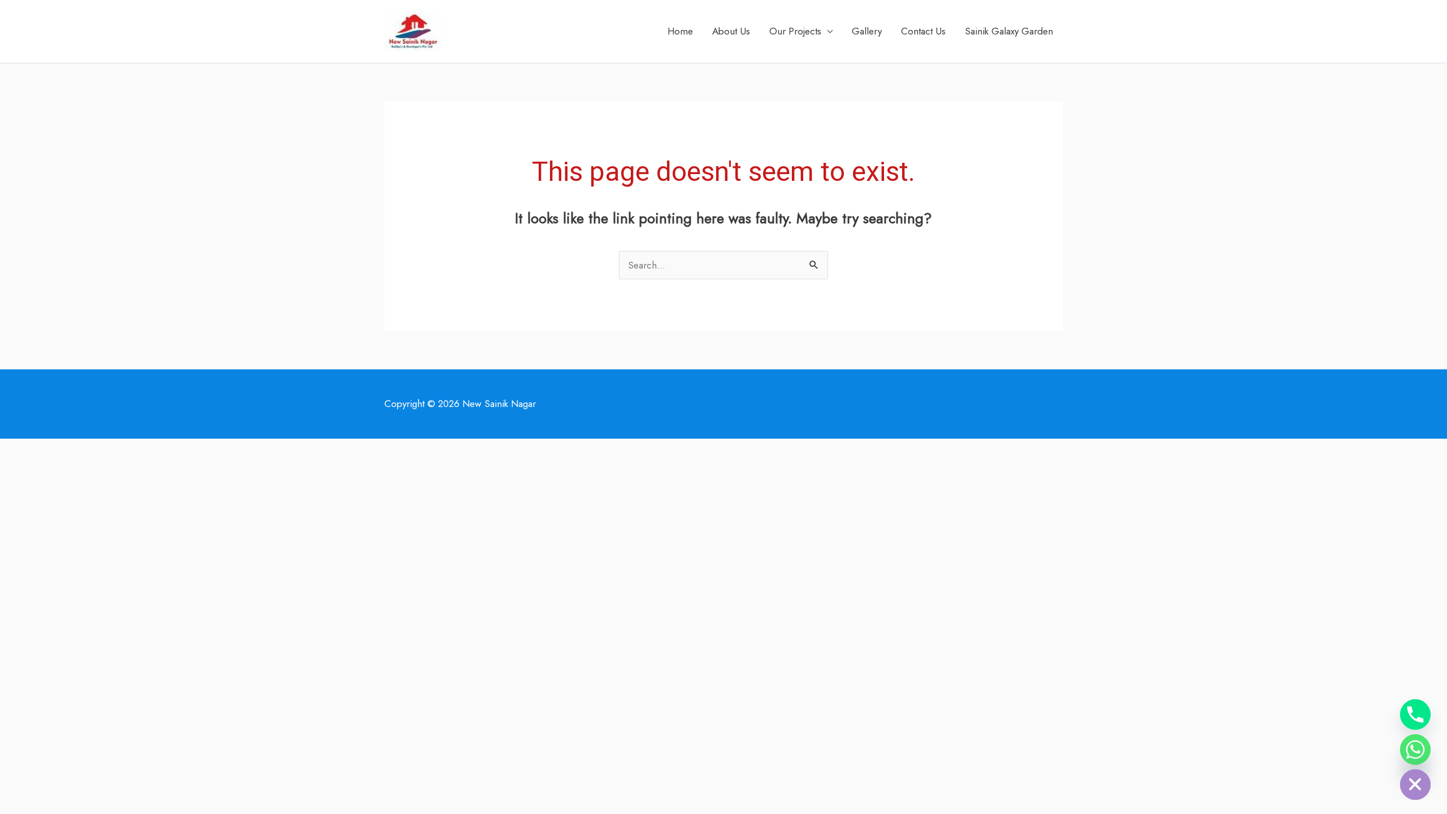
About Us (731, 31)
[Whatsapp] (1415, 749)
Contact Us (923, 31)
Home (680, 31)
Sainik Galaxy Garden (1009, 31)
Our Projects (795, 31)
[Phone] (1415, 714)
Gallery (867, 31)
